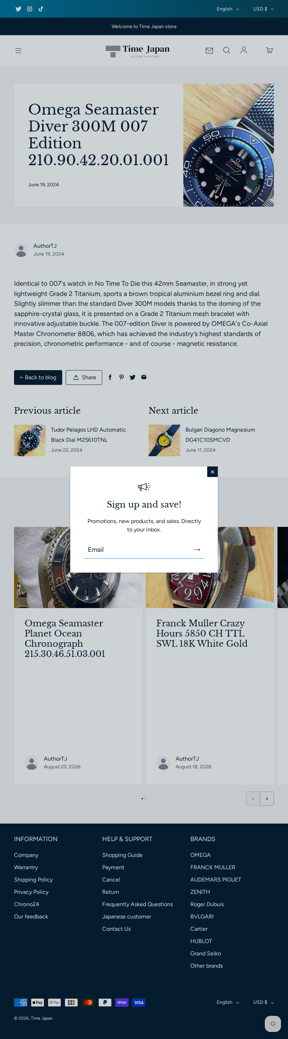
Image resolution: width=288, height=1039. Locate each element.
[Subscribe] (197, 550)
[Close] (212, 471)
